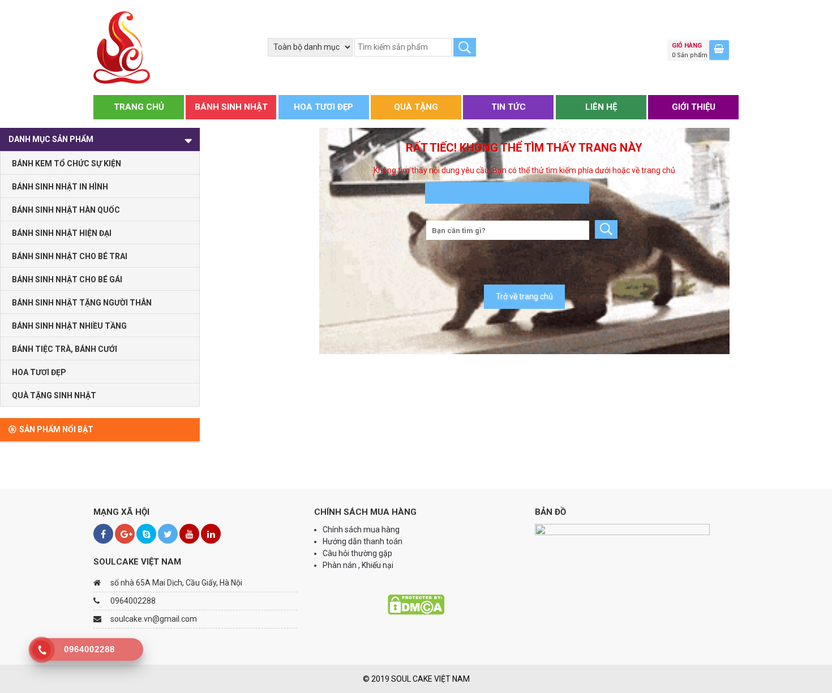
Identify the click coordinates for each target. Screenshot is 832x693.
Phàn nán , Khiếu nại (359, 565)
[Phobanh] (121, 46)
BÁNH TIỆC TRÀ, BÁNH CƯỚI (64, 349)
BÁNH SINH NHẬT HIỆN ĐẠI (61, 233)
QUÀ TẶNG (416, 107)
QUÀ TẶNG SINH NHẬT (54, 395)
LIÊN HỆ (601, 107)
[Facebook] (103, 534)
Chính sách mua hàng (361, 529)
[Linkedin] (211, 534)
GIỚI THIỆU (693, 107)
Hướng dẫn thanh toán (363, 541)
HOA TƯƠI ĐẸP (323, 107)
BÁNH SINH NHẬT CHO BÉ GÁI (67, 279)
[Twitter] (168, 534)
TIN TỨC (508, 107)
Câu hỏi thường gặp (357, 553)
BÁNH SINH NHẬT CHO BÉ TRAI (69, 256)
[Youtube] (189, 534)
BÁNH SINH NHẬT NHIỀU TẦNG (69, 325)
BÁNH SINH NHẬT (231, 107)
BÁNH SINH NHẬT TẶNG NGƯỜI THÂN (82, 302)
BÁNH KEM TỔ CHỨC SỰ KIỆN (66, 163)
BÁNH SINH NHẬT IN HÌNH (60, 186)
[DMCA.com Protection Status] (416, 604)
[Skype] (146, 534)
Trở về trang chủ (524, 296)
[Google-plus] (125, 534)
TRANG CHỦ (139, 107)
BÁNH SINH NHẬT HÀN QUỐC (66, 209)
